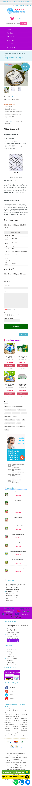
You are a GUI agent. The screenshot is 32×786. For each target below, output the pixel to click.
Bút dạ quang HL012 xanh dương (18, 551)
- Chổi (25, 732)
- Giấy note (7, 728)
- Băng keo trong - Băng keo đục (12, 716)
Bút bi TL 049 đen (18, 517)
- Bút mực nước (17, 736)
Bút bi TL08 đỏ (18, 500)
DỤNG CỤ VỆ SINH (12, 40)
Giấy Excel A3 (16, 413)
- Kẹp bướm (24, 711)
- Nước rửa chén (23, 712)
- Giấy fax (18, 709)
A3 (23, 419)
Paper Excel (7, 406)
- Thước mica (16, 711)
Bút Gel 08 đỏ (18, 508)
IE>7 (26, 755)
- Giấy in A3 (7, 726)
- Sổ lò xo (24, 709)
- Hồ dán (25, 722)
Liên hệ (8, 599)
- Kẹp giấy (16, 728)
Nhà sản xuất (10, 656)
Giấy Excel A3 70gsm (9, 419)
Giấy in (6, 429)
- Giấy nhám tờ (17, 734)
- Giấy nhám (16, 720)
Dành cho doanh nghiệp (12, 597)
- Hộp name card (23, 724)
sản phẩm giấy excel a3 (10, 409)
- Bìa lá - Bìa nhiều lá (9, 724)
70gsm (14, 416)
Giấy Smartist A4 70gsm (22, 356)
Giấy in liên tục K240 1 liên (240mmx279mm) (22, 386)
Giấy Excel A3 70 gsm (10, 426)
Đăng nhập (10, 653)
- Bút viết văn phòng (9, 709)
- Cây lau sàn (8, 712)
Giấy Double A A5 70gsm (10, 356)
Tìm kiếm (24, 23)
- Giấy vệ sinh (15, 726)
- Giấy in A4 (24, 714)
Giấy (18, 419)
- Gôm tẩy (24, 734)
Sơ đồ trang (9, 600)
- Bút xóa (25, 728)
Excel (13, 97)
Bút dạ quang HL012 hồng (18, 568)
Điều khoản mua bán (12, 595)
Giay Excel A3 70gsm (9, 423)
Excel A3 (24, 413)
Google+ (12, 691)
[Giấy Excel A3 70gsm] (6, 90)
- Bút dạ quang (8, 722)
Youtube (12, 698)
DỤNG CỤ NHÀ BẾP (12, 44)
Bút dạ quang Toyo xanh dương (18, 525)
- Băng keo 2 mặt (8, 736)
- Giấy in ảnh (18, 732)
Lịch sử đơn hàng (11, 664)
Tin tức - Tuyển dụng (12, 638)
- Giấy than (7, 720)
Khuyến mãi (10, 660)
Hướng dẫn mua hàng (12, 591)
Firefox (20, 755)
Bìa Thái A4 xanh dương (10, 385)
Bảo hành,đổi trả (10, 593)
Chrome (22, 755)
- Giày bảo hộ (8, 718)
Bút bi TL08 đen (18, 492)
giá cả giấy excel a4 (18, 406)
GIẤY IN (9, 29)
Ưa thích (10, 368)
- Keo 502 (24, 720)
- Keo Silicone (23, 726)
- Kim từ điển (7, 711)
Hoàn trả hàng (10, 662)
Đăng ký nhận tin (11, 649)
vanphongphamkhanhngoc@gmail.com (15, 779)
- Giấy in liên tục (8, 714)
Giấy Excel (7, 416)
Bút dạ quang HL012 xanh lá (18, 559)
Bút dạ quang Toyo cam (18, 542)
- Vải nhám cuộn (8, 732)
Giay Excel (7, 413)
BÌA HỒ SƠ (10, 33)
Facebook (12, 687)
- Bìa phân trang (8, 734)
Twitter (11, 694)
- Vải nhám (15, 718)
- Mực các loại (23, 718)
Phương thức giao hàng (12, 587)
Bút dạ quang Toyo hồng (18, 534)
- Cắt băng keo (23, 730)
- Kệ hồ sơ (16, 714)
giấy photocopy (21, 409)
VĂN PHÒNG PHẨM (12, 37)
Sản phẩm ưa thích (12, 658)
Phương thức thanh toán (13, 589)
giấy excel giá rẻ (21, 426)
